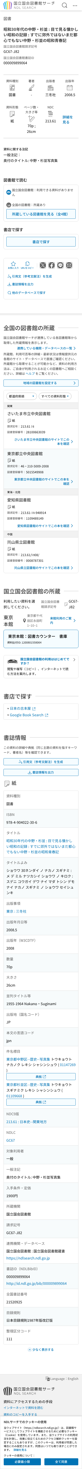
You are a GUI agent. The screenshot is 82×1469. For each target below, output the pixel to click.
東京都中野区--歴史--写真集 (28, 1059)
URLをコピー (27, 267)
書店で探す (41, 241)
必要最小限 (22, 1461)
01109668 (14, 1095)
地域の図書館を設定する (40, 383)
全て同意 (61, 1461)
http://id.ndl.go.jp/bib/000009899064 (36, 1283)
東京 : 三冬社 (16, 911)
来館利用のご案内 (61, 620)
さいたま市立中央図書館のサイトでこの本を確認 (41, 441)
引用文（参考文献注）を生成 (32, 276)
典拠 (39, 1076)
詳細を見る (68, 119)
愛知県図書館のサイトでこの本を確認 (43, 526)
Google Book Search (27, 714)
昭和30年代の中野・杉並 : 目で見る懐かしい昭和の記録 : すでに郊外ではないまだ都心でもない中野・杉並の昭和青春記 (40, 846)
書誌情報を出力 (22, 284)
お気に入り (13, 267)
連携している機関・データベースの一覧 (44, 348)
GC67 (10, 1140)
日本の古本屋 (21, 708)
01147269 (68, 1064)
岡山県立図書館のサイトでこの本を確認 (41, 567)
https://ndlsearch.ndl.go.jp (28, 1258)
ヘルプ (30, 373)
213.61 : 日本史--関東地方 (26, 1121)
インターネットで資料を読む (23, 1407)
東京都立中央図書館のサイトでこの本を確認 (41, 481)
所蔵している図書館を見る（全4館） (41, 214)
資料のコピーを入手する (20, 1414)
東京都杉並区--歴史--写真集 (28, 1084)
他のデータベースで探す (29, 292)
